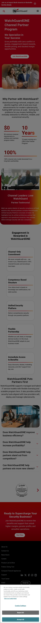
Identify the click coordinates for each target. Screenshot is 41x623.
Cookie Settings (20, 606)
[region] (20, 604)
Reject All (20, 613)
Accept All (20, 619)
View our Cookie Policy (10, 598)
